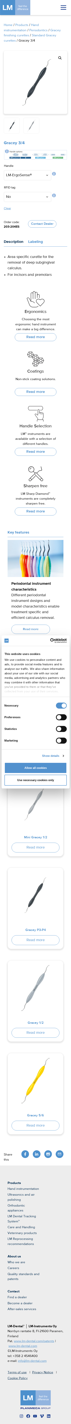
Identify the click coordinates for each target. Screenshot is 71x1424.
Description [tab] (13, 242)
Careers (13, 1268)
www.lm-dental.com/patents (34, 1341)
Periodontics (38, 30)
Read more (35, 337)
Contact (14, 1291)
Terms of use (17, 1372)
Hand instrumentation (23, 1189)
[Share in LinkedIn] (37, 1154)
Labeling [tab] (35, 242)
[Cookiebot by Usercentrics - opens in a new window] (50, 640)
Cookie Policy (18, 1378)
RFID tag (54, 196)
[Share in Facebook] (25, 1154)
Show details (50, 755)
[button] (60, 58)
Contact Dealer (42, 224)
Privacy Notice (42, 1372)
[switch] (61, 717)
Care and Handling (21, 1227)
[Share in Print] (48, 1154)
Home (8, 25)
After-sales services (22, 1309)
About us (14, 1256)
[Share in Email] (60, 1154)
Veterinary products (22, 1233)
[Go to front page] (21, 7)
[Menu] (63, 7)
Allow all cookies (35, 767)
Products (21, 25)
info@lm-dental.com (32, 1361)
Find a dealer (17, 1297)
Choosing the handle (54, 175)
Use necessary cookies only (35, 780)
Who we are (16, 1262)
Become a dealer (20, 1303)
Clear (7, 208)
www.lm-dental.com (23, 1346)
